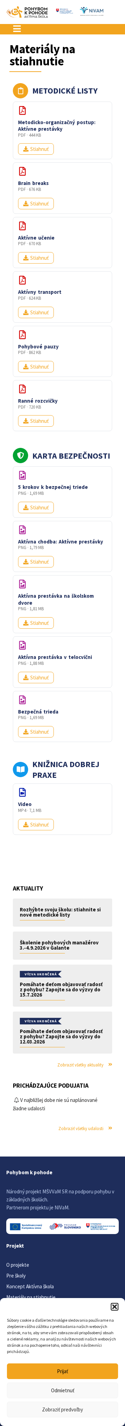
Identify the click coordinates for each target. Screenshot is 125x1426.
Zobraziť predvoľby (62, 1409)
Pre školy (16, 1275)
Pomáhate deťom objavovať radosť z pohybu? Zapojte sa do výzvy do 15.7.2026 (61, 989)
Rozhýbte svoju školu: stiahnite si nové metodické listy (60, 912)
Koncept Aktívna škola (30, 1286)
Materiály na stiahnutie (31, 1297)
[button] (114, 1306)
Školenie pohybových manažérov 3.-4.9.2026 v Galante (59, 945)
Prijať (62, 1371)
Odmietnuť (62, 1390)
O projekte (17, 1265)
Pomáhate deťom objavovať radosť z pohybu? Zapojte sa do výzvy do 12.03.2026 (61, 1036)
